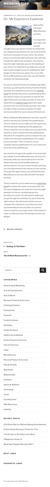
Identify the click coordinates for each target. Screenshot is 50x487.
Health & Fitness (11, 330)
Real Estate (8, 370)
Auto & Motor (9, 295)
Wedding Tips (16, 3)
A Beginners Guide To (13, 439)
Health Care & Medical (13, 335)
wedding (7, 409)
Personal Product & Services (16, 360)
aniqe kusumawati (34, 15)
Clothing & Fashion (12, 305)
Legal (6, 350)
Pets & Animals (10, 365)
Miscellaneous (14, 229)
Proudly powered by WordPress (16, 481)
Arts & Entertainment (13, 290)
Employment (9, 310)
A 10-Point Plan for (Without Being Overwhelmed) (25, 424)
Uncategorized (10, 399)
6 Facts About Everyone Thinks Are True (21, 429)
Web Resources (10, 404)
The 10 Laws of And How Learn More (19, 434)
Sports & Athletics (11, 385)
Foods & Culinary (11, 320)
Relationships (9, 375)
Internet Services (11, 345)
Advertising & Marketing (14, 285)
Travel (6, 394)
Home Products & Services (15, 340)
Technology (9, 389)
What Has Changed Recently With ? (19, 444)
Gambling (8, 325)
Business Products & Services (16, 300)
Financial (7, 315)
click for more (22, 103)
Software (8, 380)
